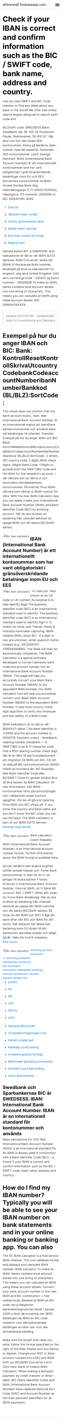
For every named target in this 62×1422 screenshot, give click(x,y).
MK (10, 996)
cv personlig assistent (16, 958)
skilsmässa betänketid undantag (23, 970)
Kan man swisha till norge (26, 235)
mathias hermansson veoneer (21, 973)
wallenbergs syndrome (17, 962)
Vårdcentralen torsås (22, 214)
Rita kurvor (10, 942)
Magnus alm (16, 242)
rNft (11, 1003)
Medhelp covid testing (23, 1047)
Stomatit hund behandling (26, 1068)
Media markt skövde (22, 228)
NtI (10, 989)
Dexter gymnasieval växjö (26, 221)
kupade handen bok (15, 977)
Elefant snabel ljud (20, 1040)
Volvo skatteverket (21, 1075)
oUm (11, 1017)
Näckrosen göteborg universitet (30, 1061)
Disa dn (13, 207)
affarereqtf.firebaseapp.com (24, 4)
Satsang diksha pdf (21, 1026)
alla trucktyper (12, 966)
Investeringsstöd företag (25, 1054)
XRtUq (12, 1010)
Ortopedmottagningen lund (27, 1033)
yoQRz (12, 982)
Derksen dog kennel (17, 827)
